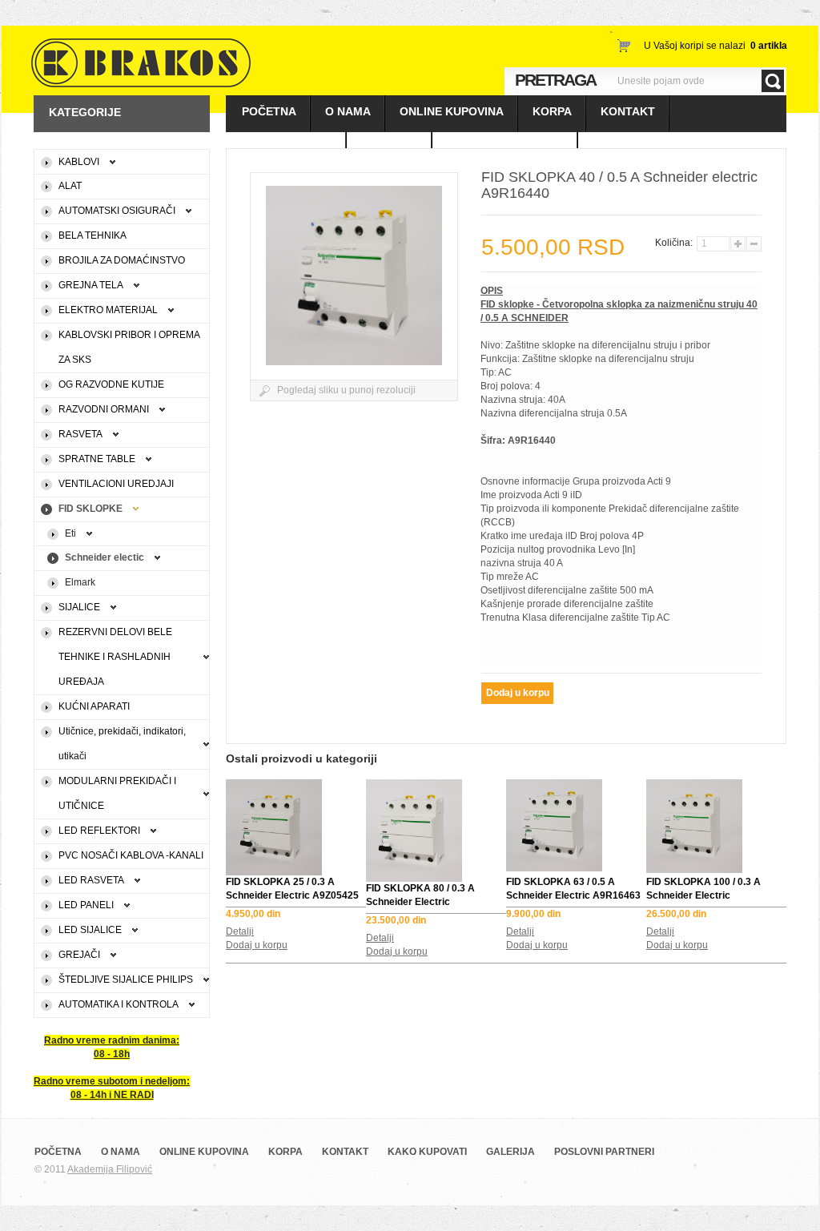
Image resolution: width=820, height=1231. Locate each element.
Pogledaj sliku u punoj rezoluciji (346, 390)
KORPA (552, 111)
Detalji (240, 931)
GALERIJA (389, 147)
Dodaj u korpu (256, 945)
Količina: (675, 242)
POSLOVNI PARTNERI (505, 147)
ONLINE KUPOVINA (452, 111)
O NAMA (348, 111)
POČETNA (269, 111)
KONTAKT (628, 111)
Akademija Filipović (109, 1169)
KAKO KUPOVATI (286, 147)
